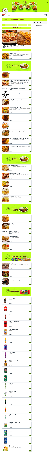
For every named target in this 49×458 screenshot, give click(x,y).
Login (45, 14)
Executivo (15, 24)
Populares (20, 24)
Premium (11, 24)
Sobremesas (25, 24)
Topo (3, 24)
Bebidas (29, 24)
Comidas (7, 24)
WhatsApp (5, 16)
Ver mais (21, 55)
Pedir (30, 58)
